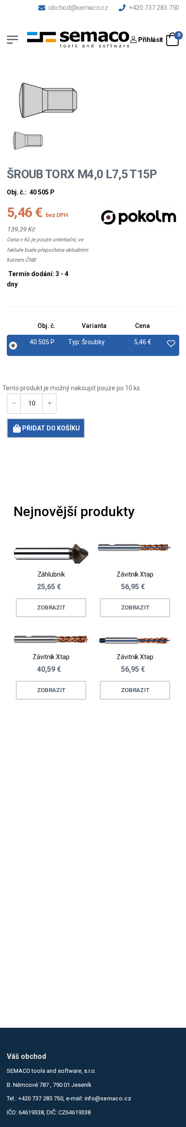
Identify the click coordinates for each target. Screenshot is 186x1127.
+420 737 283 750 (152, 8)
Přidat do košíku (51, 428)
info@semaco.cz (107, 1098)
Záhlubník (51, 574)
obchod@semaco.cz (76, 8)
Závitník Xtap (134, 574)
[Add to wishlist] (171, 344)
